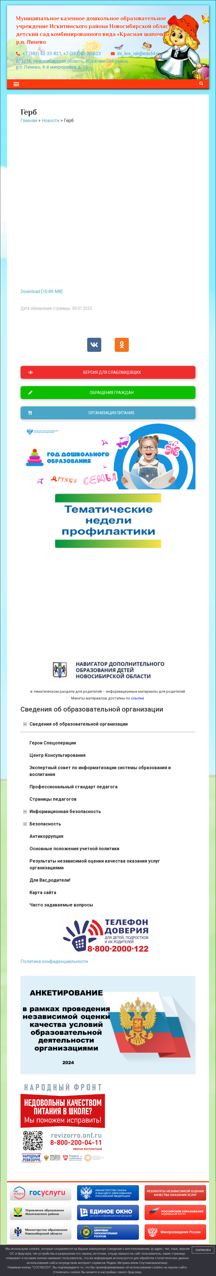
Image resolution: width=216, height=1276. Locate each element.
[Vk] (94, 345)
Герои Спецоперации (53, 743)
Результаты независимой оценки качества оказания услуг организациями (95, 864)
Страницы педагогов (53, 799)
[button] (16, 84)
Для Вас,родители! (50, 880)
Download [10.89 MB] (41, 291)
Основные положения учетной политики (74, 848)
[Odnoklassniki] (122, 345)
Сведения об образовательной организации (79, 724)
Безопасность (45, 824)
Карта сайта (43, 892)
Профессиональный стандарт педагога (74, 786)
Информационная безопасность (65, 811)
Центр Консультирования (58, 755)
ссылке (137, 698)
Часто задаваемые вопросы (61, 905)
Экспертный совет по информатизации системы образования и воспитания (100, 771)
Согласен (203, 1250)
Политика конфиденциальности (54, 961)
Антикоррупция (46, 836)
